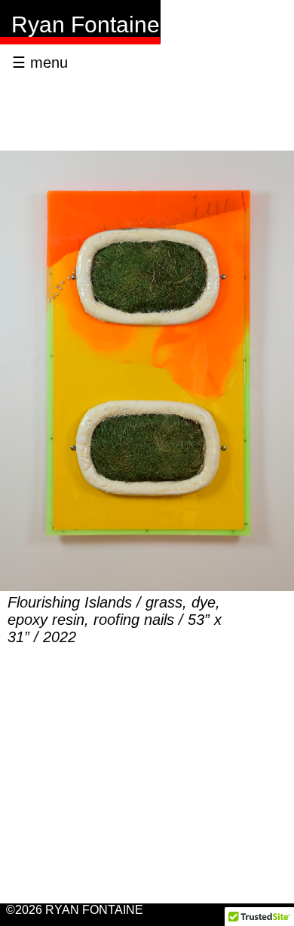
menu (40, 62)
